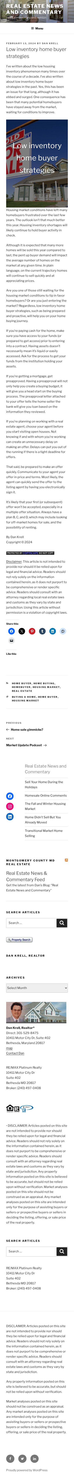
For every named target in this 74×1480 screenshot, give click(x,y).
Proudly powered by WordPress (26, 1470)
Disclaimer (14, 561)
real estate (22, 691)
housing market (46, 687)
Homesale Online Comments (46, 795)
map (9, 1048)
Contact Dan (15, 1053)
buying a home (24, 696)
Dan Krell (50, 43)
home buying (44, 683)
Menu (39, 28)
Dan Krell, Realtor (25, 955)
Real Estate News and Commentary (35, 9)
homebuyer (21, 687)
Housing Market (25, 700)
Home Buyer (22, 683)
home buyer (48, 696)
